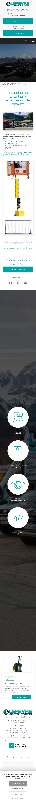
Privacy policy (18, 798)
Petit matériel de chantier (13, 83)
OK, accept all (19, 783)
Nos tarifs (18, 21)
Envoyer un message (18, 33)
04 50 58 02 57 (19, 28)
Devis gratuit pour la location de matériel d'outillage (19, 249)
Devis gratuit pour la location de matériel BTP (15, 248)
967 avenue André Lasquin (19, 15)
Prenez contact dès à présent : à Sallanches (17, 154)
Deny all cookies (18, 789)
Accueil (3, 83)
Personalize (19, 794)
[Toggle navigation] (30, 41)
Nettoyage (9, 680)
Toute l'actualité (21, 697)
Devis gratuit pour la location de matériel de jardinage (17, 247)
